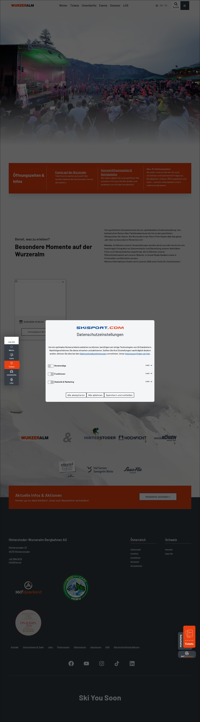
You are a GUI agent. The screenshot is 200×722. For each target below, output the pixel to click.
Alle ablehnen (95, 395)
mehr (148, 365)
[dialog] (100, 361)
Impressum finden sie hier (137, 353)
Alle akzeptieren (76, 395)
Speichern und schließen (119, 395)
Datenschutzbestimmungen (93, 353)
